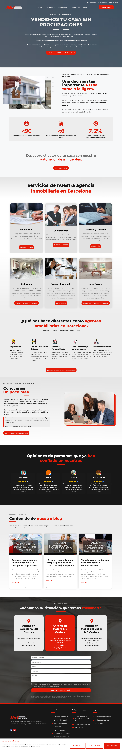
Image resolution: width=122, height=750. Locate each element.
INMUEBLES (62, 7)
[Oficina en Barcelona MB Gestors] (28, 621)
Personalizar (77, 746)
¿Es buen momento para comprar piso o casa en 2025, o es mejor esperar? (60, 563)
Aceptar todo (112, 746)
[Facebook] (11, 730)
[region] (61, 744)
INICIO (40, 7)
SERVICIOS (49, 7)
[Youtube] (14, 730)
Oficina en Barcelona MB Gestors (28, 629)
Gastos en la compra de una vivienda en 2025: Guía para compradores (24, 563)
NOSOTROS (76, 7)
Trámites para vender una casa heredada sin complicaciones (95, 563)
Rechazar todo (94, 746)
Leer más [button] (23, 491)
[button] (110, 483)
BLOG (85, 7)
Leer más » (15, 582)
